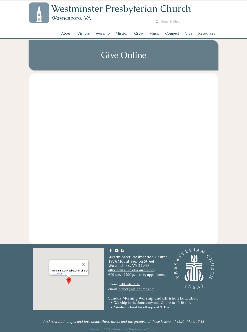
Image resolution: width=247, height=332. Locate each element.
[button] (66, 33)
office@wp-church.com (136, 289)
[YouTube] (116, 250)
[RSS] (122, 250)
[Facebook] (110, 250)
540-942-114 (129, 284)
